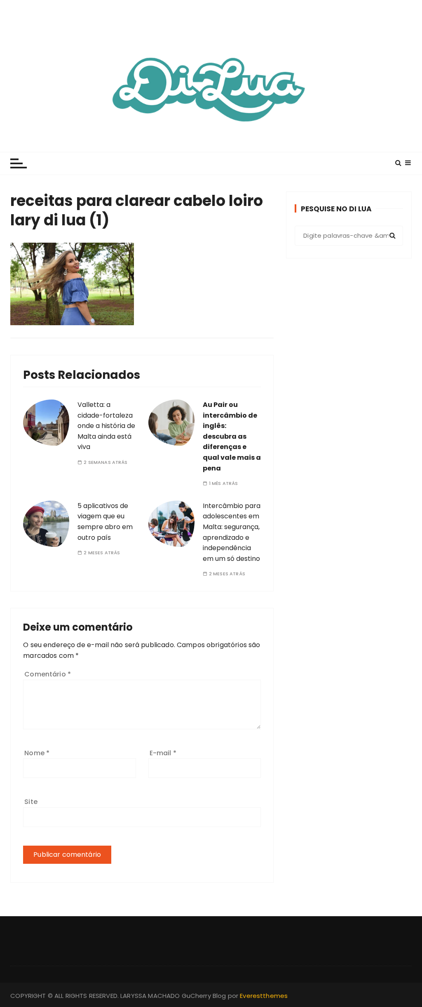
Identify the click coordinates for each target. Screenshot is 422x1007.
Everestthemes (264, 995)
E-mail (163, 753)
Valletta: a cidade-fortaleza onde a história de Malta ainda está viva (106, 425)
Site (31, 801)
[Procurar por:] (349, 236)
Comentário (47, 674)
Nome (36, 753)
